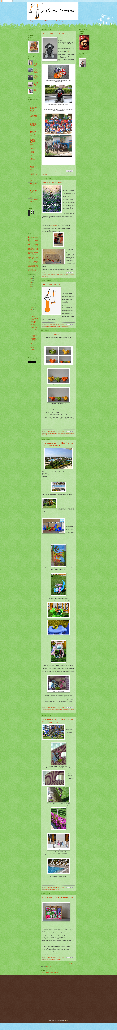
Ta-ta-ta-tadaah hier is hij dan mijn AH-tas (34, 339)
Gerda (67, 51)
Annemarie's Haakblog (32, 135)
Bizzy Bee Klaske (33, 190)
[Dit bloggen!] (68, 171)
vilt (35, 254)
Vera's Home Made (33, 183)
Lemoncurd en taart (33, 174)
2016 (31, 293)
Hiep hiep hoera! (33, 188)
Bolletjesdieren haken (34, 136)
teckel (35, 269)
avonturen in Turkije (56, 709)
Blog (31, 21)
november (33, 301)
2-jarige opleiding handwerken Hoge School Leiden (33, 242)
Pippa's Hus (32, 187)
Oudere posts (72, 964)
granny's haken (51, 959)
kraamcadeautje (31, 248)
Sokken (31, 164)
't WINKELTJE (47, 21)
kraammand (30, 253)
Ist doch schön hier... (33, 113)
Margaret (64, 49)
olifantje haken (67, 433)
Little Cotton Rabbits (32, 145)
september (33, 305)
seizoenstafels (30, 265)
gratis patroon (54, 433)
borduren (53, 274)
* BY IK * (32, 151)
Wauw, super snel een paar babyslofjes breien (36, 77)
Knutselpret (32, 128)
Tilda (35, 270)
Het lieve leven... (33, 176)
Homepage (59, 964)
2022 (31, 280)
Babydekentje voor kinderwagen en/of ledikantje (36, 70)
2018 (31, 288)
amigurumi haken (48, 433)
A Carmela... (32, 167)
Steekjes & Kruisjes (52, 223)
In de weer (32, 118)
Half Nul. (31, 119)
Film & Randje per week (52, 182)
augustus (32, 307)
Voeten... (31, 177)
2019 (31, 286)
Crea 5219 (30, 250)
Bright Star (57, 274)
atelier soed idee (48, 274)
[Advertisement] (32, 222)
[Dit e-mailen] (67, 171)
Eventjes (31, 156)
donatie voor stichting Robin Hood (51, 326)
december (33, 298)
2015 (31, 295)
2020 (31, 284)
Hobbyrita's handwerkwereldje (33, 162)
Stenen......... (32, 129)
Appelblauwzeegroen (34, 200)
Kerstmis (36, 250)
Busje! (31, 181)
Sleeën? (31, 170)
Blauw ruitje (32, 104)
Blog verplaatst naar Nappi (33, 196)
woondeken (33, 256)
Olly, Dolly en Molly (50, 334)
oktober (32, 303)
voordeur (31, 105)
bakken (36, 261)
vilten (35, 262)
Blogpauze (32, 132)
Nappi (31, 195)
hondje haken (67, 709)
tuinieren (36, 248)
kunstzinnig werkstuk (34, 260)
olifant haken (48, 711)
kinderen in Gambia (67, 173)
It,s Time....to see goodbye (33, 192)
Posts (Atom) (48, 966)
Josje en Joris (32, 184)
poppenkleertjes (31, 254)
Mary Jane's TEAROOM (32, 139)
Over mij (37, 21)
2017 (31, 291)
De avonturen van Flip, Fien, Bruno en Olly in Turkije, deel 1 (57, 720)
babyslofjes (30, 252)
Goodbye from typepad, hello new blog (33, 148)
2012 (31, 354)
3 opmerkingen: (61, 170)
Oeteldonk (30, 249)
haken (54, 173)
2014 (31, 297)
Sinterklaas (36, 263)
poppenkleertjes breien (32, 266)
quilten (37, 257)
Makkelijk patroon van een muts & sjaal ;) (36, 63)
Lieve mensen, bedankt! (51, 284)
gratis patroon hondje (49, 173)
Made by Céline (33, 131)
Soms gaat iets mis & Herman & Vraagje (36, 84)
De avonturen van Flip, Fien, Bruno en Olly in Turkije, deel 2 (57, 444)
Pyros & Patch (33, 166)
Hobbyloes (32, 173)
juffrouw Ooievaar (59, 173)
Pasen (33, 257)
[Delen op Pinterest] (72, 171)
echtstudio (53, 338)
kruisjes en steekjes (70, 274)
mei (32, 313)
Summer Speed (32, 159)
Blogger (66, 1020)
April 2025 (32, 152)
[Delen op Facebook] (71, 171)
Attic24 (31, 158)
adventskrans (35, 265)
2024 (31, 276)
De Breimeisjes (33, 122)
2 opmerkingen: (61, 272)
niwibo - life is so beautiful (33, 111)
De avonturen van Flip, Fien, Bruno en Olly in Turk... (34, 329)
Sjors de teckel (31, 261)
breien (29, 240)
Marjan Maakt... (33, 155)
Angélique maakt (33, 115)
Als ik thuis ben (33, 169)
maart (32, 345)
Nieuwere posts (45, 964)
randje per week (45, 276)
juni (32, 311)
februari (32, 347)
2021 (31, 282)
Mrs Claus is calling (33, 116)
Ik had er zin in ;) (35, 90)
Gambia (59, 326)
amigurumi (47, 889)
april (32, 343)
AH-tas (46, 959)
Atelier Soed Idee (53, 225)
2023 (31, 278)
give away (35, 249)
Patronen (67, 21)
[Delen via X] (69, 171)
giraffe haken (62, 709)
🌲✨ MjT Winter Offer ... (33, 142)
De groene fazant (33, 180)
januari (32, 349)
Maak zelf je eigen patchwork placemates (33, 203)
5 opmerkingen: (61, 431)
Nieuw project (32, 108)
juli (31, 309)
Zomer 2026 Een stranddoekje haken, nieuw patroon (33, 124)
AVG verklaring (58, 21)
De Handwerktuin (33, 107)
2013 (31, 352)
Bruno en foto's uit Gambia (53, 33)
